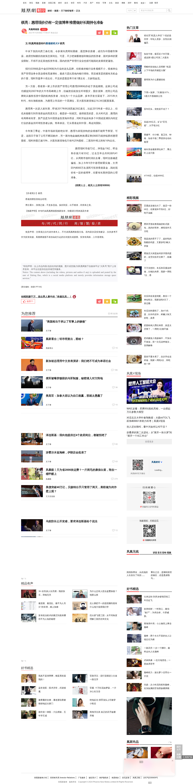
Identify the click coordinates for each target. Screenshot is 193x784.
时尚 (79, 3)
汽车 (85, 3)
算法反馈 (114, 313)
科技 (98, 3)
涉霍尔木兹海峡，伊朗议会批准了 (66, 452)
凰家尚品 (133, 741)
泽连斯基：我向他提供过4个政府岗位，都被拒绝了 (76, 435)
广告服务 (81, 777)
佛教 (123, 3)
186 (116, 370)
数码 (136, 3)
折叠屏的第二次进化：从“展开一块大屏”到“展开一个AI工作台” (149, 434)
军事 (104, 3)
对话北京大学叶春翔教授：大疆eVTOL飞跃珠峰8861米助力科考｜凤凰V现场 (148, 419)
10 (116, 348)
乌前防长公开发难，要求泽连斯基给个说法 (71, 521)
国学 (129, 3)
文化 (110, 3)
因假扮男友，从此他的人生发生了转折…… (137, 574)
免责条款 (115, 777)
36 (116, 387)
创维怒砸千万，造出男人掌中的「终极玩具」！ (46, 296)
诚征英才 (92, 777)
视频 (37, 3)
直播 (44, 3)
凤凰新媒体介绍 (40, 777)
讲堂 (155, 553)
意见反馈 (125, 777)
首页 (25, 3)
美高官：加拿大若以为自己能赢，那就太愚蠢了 (74, 395)
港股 (56, 11)
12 (116, 530)
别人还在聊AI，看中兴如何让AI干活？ (147, 426)
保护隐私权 (103, 777)
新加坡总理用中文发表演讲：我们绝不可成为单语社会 (78, 361)
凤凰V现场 (134, 373)
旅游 (117, 3)
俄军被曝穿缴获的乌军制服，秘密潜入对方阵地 (74, 378)
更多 (142, 3)
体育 (72, 3)
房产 (91, 3)
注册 (151, 3)
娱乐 (66, 3)
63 (116, 461)
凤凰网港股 (34, 29)
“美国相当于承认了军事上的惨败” (66, 321)
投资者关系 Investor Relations (62, 777)
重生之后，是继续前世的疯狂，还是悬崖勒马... (161, 575)
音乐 (160, 553)
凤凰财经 (156, 462)
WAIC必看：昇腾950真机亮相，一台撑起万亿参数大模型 (148, 410)
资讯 (31, 3)
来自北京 (43, 32)
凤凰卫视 (51, 3)
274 (116, 479)
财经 (60, 3)
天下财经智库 (67, 11)
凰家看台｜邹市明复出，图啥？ (65, 339)
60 (116, 444)
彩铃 (164, 553)
